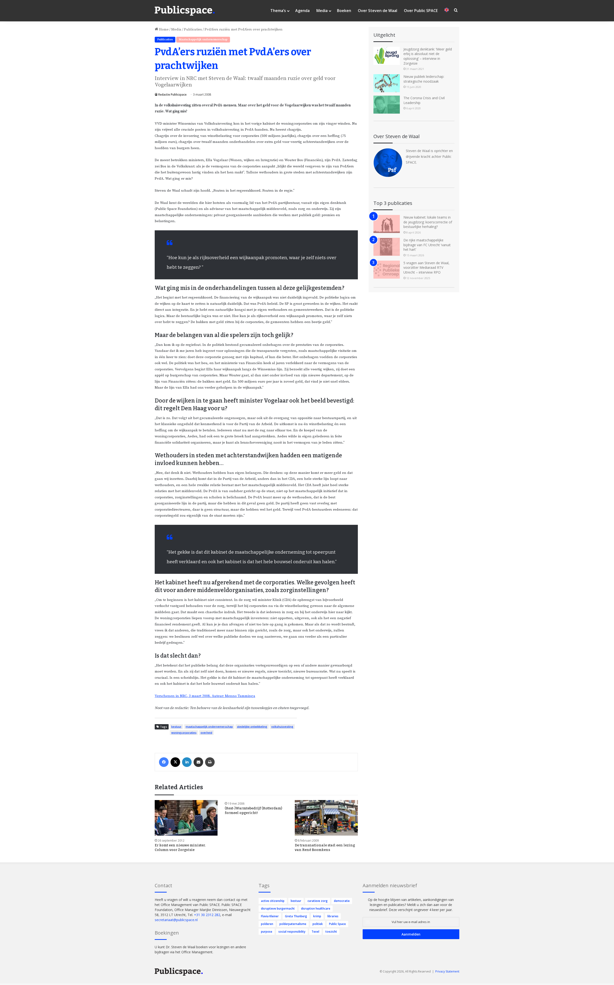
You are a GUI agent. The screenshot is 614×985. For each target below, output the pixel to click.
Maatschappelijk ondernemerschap (203, 39)
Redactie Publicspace (172, 94)
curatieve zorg (317, 901)
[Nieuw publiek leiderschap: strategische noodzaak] (386, 83)
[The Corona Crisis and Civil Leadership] (386, 105)
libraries (332, 916)
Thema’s (278, 10)
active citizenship (272, 901)
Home (163, 29)
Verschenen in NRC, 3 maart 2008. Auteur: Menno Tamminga (205, 696)
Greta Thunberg (296, 916)
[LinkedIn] (187, 762)
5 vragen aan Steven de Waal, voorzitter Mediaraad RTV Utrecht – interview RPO (426, 268)
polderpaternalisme (292, 924)
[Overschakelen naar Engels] (446, 10)
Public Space (337, 924)
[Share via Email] (198, 762)
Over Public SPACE (421, 10)
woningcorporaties (183, 732)
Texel (315, 932)
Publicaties (193, 29)
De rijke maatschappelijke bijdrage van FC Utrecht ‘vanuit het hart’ (427, 245)
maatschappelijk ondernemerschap (209, 726)
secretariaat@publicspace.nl (176, 920)
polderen (267, 924)
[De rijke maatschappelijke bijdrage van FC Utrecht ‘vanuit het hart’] (386, 247)
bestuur (176, 726)
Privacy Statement (447, 971)
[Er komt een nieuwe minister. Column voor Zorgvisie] (186, 818)
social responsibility (291, 932)
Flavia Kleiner (270, 916)
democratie (342, 901)
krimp (317, 916)
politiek (318, 924)
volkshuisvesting (282, 726)
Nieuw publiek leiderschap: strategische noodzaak (423, 79)
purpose (266, 932)
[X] (175, 762)
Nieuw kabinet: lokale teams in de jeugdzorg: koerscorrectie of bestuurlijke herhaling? (427, 222)
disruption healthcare (315, 908)
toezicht (331, 932)
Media (322, 10)
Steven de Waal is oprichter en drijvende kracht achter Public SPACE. (429, 156)
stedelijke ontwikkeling (252, 726)
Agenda (302, 10)
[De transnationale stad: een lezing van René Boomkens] (326, 818)
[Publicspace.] (185, 11)
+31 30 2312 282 (207, 914)
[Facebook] (164, 762)
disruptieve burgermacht (278, 908)
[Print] (210, 762)
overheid (206, 732)
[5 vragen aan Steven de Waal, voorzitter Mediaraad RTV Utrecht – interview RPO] (386, 270)
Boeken (344, 10)
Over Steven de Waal (377, 10)
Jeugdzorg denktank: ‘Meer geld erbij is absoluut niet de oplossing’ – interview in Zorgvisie (427, 56)
